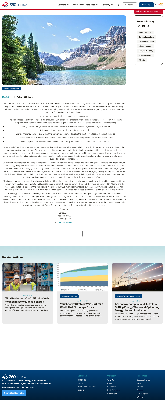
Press (109, 383)
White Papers (142, 394)
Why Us (110, 380)
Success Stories (143, 380)
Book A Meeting (113, 390)
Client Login (146, 5)
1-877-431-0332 (65, 222)
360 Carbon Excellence (87, 387)
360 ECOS (82, 380)
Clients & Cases (77, 5)
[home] (15, 4)
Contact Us (129, 5)
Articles (140, 387)
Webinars (140, 397)
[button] (63, 4)
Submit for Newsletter (14, 393)
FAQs (139, 383)
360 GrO (81, 390)
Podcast (140, 390)
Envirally (81, 383)
